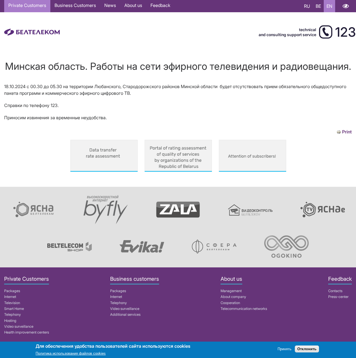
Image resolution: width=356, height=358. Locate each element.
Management (231, 291)
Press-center (338, 297)
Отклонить (307, 349)
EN (329, 6)
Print (347, 132)
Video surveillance (18, 326)
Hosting (10, 321)
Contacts (335, 291)
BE (318, 6)
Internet (10, 297)
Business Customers (75, 5)
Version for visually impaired (345, 6)
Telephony (12, 314)
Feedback (160, 5)
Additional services (125, 314)
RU (307, 6)
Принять (284, 349)
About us (133, 5)
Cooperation (230, 303)
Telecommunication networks (244, 309)
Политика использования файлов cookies (71, 354)
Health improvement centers (26, 332)
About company (233, 297)
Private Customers (27, 5)
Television (12, 303)
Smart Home (14, 309)
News (110, 5)
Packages (12, 291)
